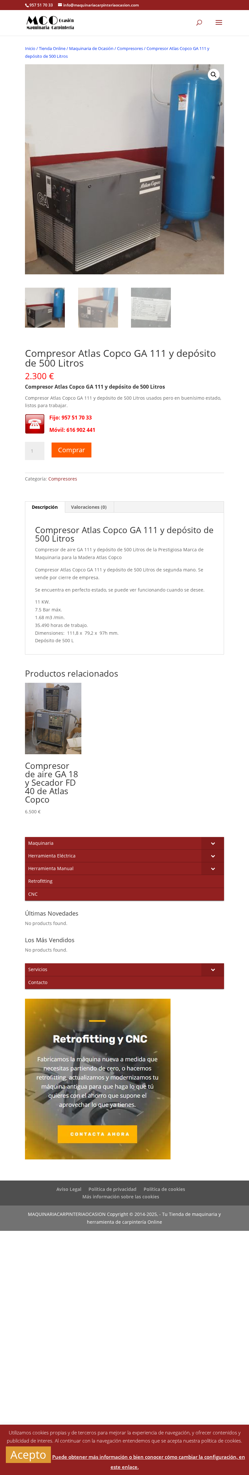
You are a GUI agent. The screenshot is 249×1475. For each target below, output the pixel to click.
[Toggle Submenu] (212, 843)
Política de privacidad (112, 1189)
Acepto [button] (28, 1454)
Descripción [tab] (45, 507)
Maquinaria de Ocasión (91, 48)
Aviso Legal (68, 1189)
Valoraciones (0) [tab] (89, 507)
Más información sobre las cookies (120, 1197)
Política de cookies (164, 1189)
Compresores (130, 48)
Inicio (30, 48)
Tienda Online (52, 48)
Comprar (71, 449)
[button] (213, 75)
